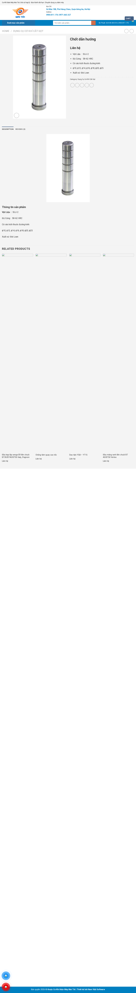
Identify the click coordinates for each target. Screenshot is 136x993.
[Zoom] (16, 115)
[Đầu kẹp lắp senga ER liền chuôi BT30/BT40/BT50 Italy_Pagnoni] (17, 353)
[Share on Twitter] (77, 85)
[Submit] (93, 23)
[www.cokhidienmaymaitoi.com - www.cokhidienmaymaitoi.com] (19, 13)
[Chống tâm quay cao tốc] (51, 353)
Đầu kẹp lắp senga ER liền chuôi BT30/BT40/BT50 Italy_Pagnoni (15, 456)
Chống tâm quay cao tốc (46, 455)
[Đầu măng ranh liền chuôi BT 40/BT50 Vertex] (118, 353)
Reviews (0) (20, 129)
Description (8, 129)
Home (5, 31)
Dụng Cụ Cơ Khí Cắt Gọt (28, 31)
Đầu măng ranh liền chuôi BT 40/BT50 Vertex (115, 456)
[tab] (8, 129)
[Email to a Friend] (82, 85)
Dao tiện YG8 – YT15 (78, 455)
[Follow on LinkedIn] (14, 975)
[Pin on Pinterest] (87, 85)
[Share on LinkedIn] (91, 85)
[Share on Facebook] (72, 85)
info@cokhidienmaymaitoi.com (17, 542)
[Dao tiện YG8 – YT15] (84, 353)
